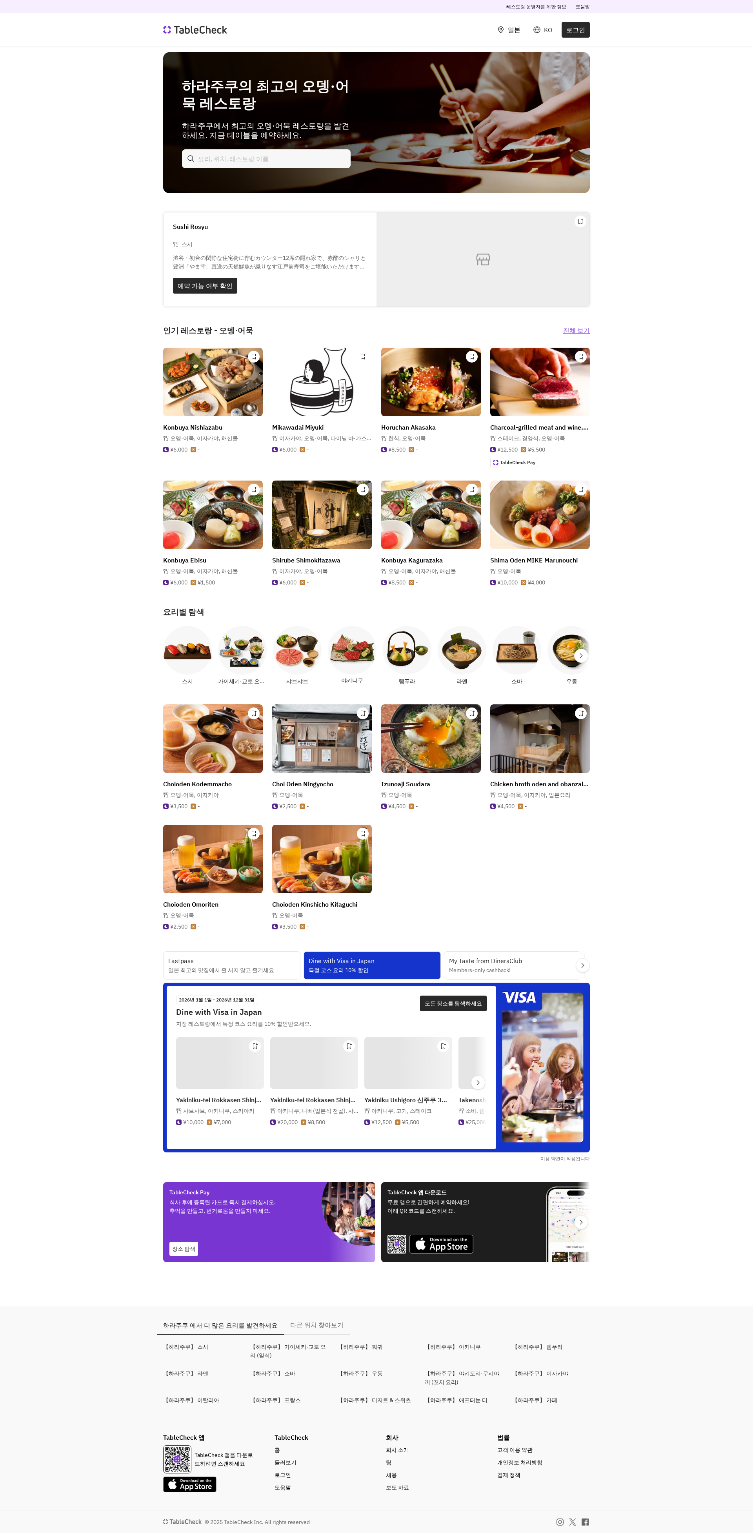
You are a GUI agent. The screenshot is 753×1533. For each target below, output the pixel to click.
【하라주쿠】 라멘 (185, 1373)
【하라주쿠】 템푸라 (537, 1346)
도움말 (583, 6)
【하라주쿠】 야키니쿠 (453, 1346)
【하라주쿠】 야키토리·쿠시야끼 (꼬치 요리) (462, 1378)
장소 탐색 (183, 1248)
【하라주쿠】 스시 (185, 1346)
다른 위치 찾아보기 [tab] (317, 1325)
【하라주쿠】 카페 (534, 1400)
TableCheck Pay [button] (517, 462)
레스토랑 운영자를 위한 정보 (536, 6)
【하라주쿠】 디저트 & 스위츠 (374, 1400)
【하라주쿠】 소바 (272, 1373)
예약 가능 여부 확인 (205, 286)
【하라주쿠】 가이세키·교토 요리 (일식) (288, 1351)
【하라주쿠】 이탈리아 (191, 1400)
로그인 (575, 30)
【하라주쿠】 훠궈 (360, 1346)
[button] (204, 438)
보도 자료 (397, 1487)
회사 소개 (397, 1449)
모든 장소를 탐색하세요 (453, 1003)
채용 (391, 1475)
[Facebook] (585, 1522)
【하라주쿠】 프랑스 (275, 1400)
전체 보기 (576, 330)
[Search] (191, 158)
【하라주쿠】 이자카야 (540, 1373)
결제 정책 (508, 1475)
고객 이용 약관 (515, 1449)
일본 (514, 30)
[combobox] (266, 158)
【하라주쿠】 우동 (360, 1373)
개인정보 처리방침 (519, 1462)
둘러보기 (285, 1462)
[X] (572, 1522)
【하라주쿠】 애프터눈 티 (456, 1400)
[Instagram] (560, 1522)
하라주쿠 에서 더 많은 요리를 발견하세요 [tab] (220, 1325)
